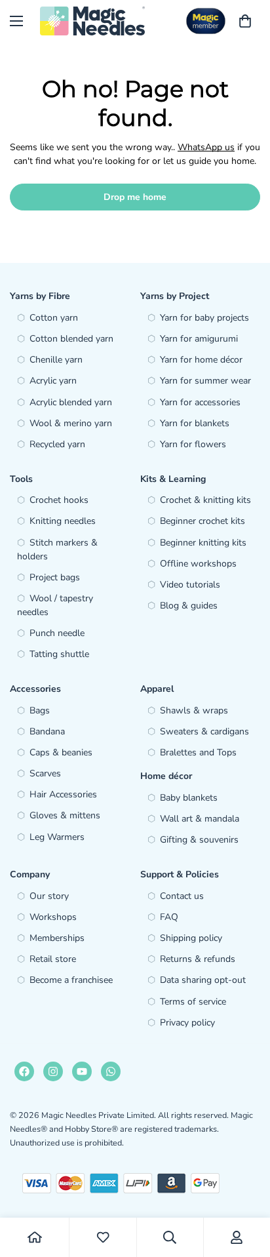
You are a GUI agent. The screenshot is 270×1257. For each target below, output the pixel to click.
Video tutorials (190, 584)
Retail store (52, 959)
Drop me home (135, 197)
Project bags (54, 577)
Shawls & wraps (194, 710)
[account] (236, 1237)
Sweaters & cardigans (204, 731)
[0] (245, 21)
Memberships (57, 938)
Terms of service (193, 1001)
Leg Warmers (57, 837)
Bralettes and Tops (198, 752)
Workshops (53, 917)
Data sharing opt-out (203, 980)
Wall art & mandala (199, 818)
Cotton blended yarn (71, 338)
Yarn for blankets (194, 423)
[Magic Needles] (92, 21)
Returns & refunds (197, 959)
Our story (49, 896)
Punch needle (57, 633)
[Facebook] (24, 1071)
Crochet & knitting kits (205, 500)
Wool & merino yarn (70, 423)
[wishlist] (102, 1237)
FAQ (169, 917)
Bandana (47, 731)
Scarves (45, 773)
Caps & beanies (60, 752)
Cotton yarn (53, 317)
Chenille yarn (56, 359)
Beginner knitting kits (203, 542)
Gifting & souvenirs (199, 839)
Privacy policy (187, 1022)
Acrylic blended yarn (70, 402)
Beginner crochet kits (202, 521)
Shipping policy (191, 938)
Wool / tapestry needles (55, 605)
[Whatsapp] (111, 1071)
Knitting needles (62, 521)
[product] (35, 1237)
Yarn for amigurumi (199, 338)
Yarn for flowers (193, 444)
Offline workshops (198, 563)
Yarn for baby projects (204, 317)
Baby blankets (189, 797)
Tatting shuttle (59, 654)
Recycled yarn (57, 444)
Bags (39, 710)
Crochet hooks (58, 500)
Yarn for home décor (201, 359)
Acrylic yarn (53, 380)
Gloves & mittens (64, 815)
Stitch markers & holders (57, 549)
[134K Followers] (53, 1071)
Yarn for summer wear (205, 380)
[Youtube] (82, 1071)
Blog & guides (189, 605)
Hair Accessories (63, 794)
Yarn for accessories (200, 402)
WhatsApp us (206, 147)
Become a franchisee (71, 980)
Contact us (182, 896)
